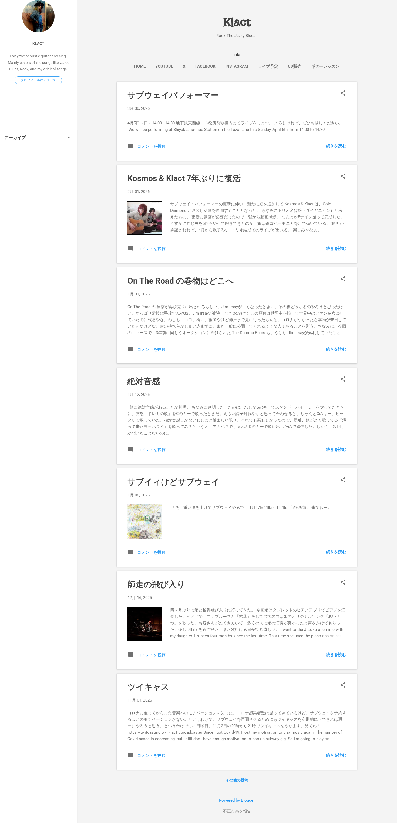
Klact (38, 43)
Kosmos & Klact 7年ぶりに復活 (184, 178)
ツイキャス (148, 687)
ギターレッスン (325, 66)
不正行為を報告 (237, 811)
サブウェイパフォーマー (173, 95)
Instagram (236, 66)
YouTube (164, 66)
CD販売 (294, 66)
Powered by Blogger (237, 800)
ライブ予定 (268, 66)
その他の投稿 (237, 780)
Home (140, 66)
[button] (343, 93)
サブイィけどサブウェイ (173, 482)
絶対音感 (143, 381)
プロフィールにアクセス (38, 80)
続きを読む (336, 146)
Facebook (205, 66)
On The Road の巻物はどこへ (180, 280)
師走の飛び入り (156, 584)
